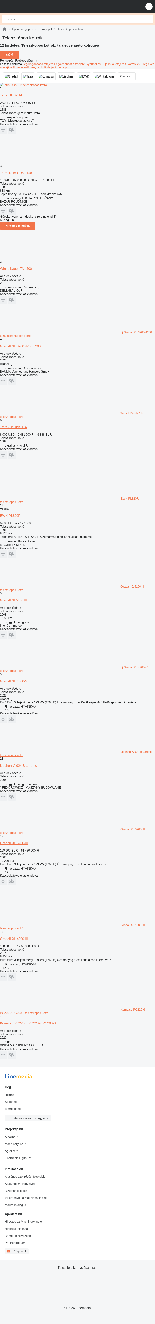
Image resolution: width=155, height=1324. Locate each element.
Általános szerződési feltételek (25, 1176)
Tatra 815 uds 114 (13, 427)
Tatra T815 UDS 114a (16, 173)
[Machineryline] (4, 29)
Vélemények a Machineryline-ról (26, 1197)
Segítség (11, 1101)
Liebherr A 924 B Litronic (18, 766)
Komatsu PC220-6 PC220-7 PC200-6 (28, 1023)
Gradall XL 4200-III (14, 939)
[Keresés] (149, 19)
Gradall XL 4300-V (13, 681)
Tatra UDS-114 (11, 95)
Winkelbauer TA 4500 (16, 269)
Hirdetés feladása (18, 225)
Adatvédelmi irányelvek (20, 1183)
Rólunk (9, 1094)
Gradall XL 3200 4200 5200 (20, 346)
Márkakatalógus (15, 1205)
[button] (149, 6)
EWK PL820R (10, 516)
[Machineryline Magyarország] (28, 6)
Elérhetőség (13, 1108)
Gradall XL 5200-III (14, 843)
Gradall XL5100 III (13, 600)
